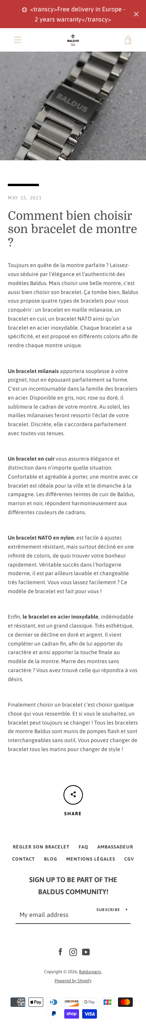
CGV (129, 859)
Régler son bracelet (41, 847)
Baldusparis (90, 971)
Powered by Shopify (73, 980)
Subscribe (108, 910)
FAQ (83, 847)
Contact (23, 859)
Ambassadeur (115, 847)
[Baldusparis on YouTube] (86, 952)
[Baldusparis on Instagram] (73, 952)
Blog (50, 859)
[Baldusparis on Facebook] (60, 952)
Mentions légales (90, 859)
